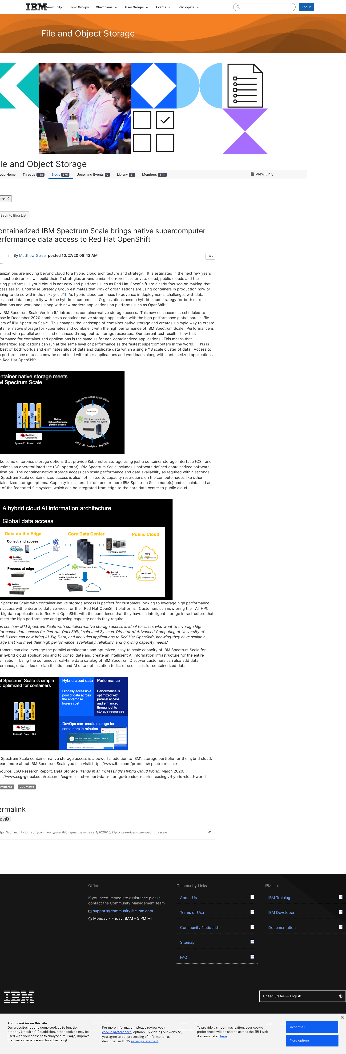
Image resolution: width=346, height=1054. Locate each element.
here (223, 1036)
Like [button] (210, 256)
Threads (33, 174)
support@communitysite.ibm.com (123, 910)
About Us (188, 897)
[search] (238, 7)
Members (153, 174)
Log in (306, 7)
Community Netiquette (200, 927)
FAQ (183, 957)
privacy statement (144, 1041)
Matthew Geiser (33, 255)
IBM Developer (281, 912)
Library (125, 174)
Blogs (60, 174)
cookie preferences (117, 1032)
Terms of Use (192, 912)
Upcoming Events (92, 174)
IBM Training (279, 897)
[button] (106, 7)
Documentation (282, 927)
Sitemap (187, 942)
